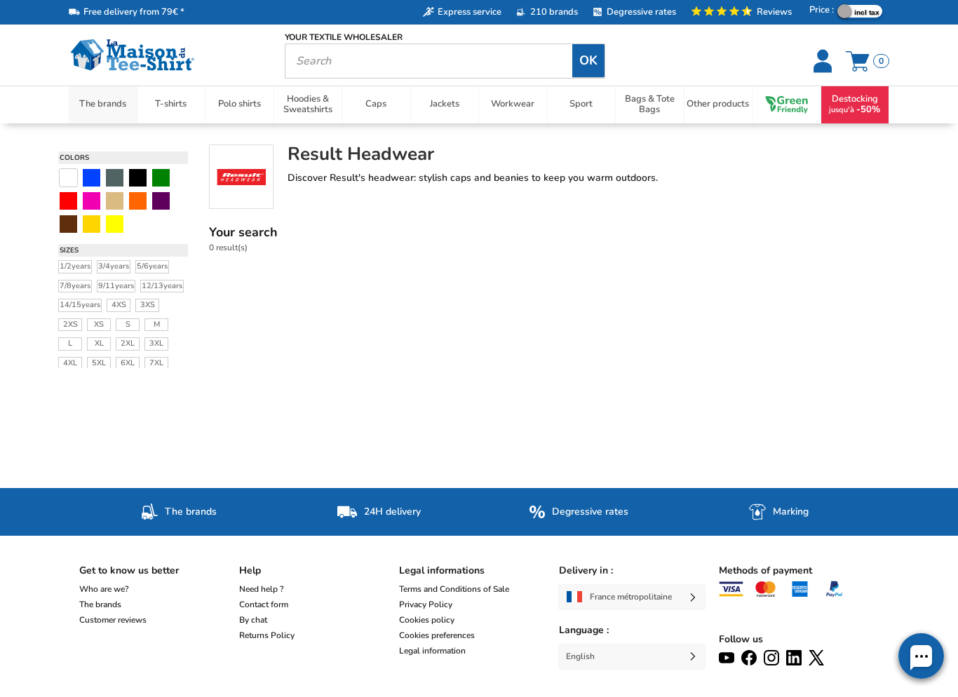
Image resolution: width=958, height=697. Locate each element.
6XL (128, 363)
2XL (128, 343)
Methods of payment (765, 570)
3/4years (113, 266)
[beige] (114, 201)
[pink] (91, 201)
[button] (921, 656)
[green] (161, 178)
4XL (70, 363)
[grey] (114, 178)
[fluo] (114, 224)
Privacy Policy (425, 604)
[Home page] (166, 55)
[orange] (138, 201)
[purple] (161, 201)
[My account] (824, 61)
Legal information (432, 651)
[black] (138, 178)
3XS (147, 304)
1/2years (75, 266)
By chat (253, 620)
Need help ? (261, 589)
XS (99, 324)
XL (99, 343)
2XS (70, 324)
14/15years (80, 304)
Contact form (263, 604)
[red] (68, 201)
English (580, 656)
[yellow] (91, 224)
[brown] (68, 224)
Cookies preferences (437, 635)
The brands (100, 604)
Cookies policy (426, 620)
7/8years (75, 285)
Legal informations (442, 570)
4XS (119, 304)
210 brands (554, 12)
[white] (68, 178)
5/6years (152, 266)
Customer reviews (113, 620)
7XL (156, 363)
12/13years (162, 285)
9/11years (116, 285)
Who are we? (103, 589)
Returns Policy (267, 635)
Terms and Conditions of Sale (454, 589)
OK (588, 60)
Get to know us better (129, 570)
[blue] (91, 178)
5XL (99, 363)
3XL (156, 343)
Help (250, 570)
